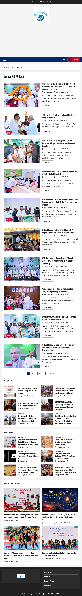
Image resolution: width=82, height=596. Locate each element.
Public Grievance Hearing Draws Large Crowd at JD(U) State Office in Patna (22, 181)
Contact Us (48, 572)
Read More (48, 105)
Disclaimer (47, 585)
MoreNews (48, 593)
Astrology (48, 509)
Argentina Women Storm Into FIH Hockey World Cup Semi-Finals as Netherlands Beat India (21, 556)
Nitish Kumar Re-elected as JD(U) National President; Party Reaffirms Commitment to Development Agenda (22, 95)
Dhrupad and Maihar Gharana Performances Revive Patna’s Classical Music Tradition (10, 470)
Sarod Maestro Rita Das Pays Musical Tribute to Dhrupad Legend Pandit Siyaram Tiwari (10, 442)
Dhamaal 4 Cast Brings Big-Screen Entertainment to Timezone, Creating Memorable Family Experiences (47, 470)
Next (52, 373)
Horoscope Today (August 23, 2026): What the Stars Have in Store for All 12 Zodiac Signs (58, 517)
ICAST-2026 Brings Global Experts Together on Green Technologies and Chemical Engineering (47, 405)
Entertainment (22, 437)
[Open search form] (64, 60)
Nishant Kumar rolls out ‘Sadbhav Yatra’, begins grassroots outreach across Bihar (22, 239)
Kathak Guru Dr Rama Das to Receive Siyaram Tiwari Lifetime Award (47, 442)
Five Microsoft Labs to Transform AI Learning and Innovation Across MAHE (10, 419)
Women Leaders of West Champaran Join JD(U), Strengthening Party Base (22, 298)
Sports (9, 547)
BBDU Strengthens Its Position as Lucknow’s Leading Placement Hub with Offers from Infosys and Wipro (47, 419)
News (8, 104)
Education (21, 385)
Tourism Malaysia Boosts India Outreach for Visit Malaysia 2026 (59, 554)
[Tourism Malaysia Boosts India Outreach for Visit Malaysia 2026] (60, 538)
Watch (75, 59)
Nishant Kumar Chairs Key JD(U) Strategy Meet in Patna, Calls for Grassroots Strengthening (22, 356)
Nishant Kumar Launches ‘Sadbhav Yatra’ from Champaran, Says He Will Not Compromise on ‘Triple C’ (22, 210)
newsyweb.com (48, 92)
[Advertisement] (41, 39)
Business (47, 547)
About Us (47, 576)
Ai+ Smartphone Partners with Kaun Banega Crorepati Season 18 (10, 456)
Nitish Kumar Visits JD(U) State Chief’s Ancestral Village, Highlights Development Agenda (22, 151)
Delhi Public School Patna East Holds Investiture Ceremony (10, 405)
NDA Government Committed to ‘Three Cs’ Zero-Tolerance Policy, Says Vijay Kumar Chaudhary (22, 269)
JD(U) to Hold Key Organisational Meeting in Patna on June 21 (22, 123)
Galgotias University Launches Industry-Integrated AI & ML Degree (10, 391)
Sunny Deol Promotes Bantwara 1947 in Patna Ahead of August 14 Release (47, 456)
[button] (4, 59)
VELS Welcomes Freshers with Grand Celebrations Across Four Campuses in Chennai (47, 391)
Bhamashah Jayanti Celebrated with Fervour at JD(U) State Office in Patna (22, 326)
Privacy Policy (49, 581)
